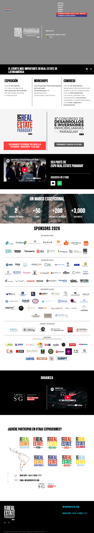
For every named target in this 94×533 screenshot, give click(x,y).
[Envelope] (53, 183)
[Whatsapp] (59, 183)
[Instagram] (91, 69)
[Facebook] (87, 69)
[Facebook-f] (8, 522)
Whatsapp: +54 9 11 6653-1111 (75, 513)
